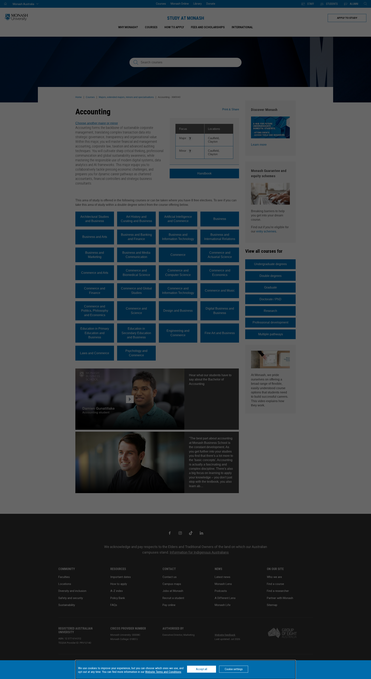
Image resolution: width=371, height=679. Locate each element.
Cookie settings (234, 669)
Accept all (201, 669)
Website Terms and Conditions (163, 672)
